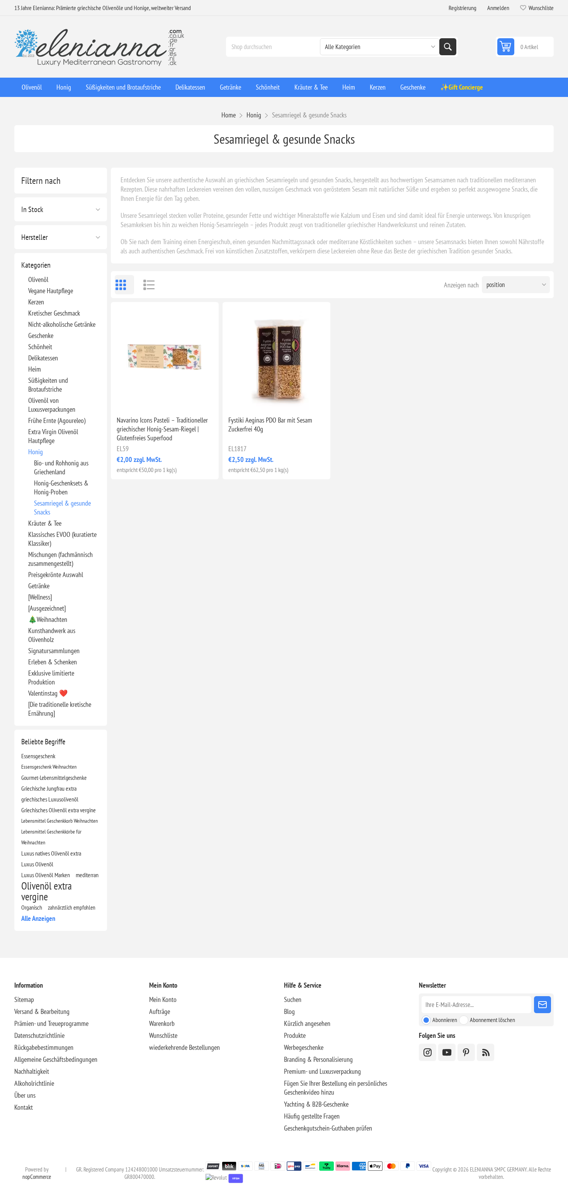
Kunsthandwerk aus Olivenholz (51, 635)
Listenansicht (145, 284)
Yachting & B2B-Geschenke (316, 1104)
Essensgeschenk (38, 756)
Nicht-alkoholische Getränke (61, 324)
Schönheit (40, 346)
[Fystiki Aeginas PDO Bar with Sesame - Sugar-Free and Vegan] (276, 356)
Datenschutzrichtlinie (39, 1035)
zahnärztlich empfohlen (71, 907)
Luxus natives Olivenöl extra (51, 853)
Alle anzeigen (38, 918)
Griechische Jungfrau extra (49, 788)
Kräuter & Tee (44, 523)
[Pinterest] (466, 1052)
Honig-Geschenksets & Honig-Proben (61, 487)
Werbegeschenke (303, 1047)
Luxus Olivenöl (37, 864)
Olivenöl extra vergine (46, 891)
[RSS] (485, 1052)
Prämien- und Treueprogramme (51, 1023)
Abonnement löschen (492, 1020)
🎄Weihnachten (47, 619)
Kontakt (23, 1107)
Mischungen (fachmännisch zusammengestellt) (60, 559)
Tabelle (124, 284)
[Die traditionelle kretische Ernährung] (59, 709)
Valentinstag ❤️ (48, 693)
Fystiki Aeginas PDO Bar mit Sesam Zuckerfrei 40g (270, 424)
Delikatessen (43, 357)
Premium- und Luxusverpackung (322, 1071)
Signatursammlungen (54, 650)
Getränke (38, 585)
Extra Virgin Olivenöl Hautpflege (53, 436)
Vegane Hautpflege (50, 290)
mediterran (87, 875)
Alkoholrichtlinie (34, 1083)
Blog (289, 1011)
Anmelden (498, 8)
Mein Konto (163, 999)
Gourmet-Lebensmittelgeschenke (54, 777)
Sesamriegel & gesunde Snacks (62, 507)
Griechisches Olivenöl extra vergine (58, 810)
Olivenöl (38, 279)
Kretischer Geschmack (54, 313)
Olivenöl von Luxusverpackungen (51, 405)
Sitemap (24, 999)
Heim (34, 369)
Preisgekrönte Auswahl (55, 574)
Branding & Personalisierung (318, 1059)
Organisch (31, 907)
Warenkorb (162, 1023)
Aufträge (159, 1011)
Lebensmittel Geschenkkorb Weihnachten (59, 820)
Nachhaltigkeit (31, 1071)
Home (228, 114)
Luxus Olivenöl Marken (45, 875)
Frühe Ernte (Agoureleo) (56, 420)
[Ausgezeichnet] (47, 608)
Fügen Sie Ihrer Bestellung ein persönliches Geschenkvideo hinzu (335, 1088)
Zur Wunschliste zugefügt (130, 397)
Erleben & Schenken (52, 661)
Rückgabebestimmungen (43, 1047)
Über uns (25, 1095)
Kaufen (181, 397)
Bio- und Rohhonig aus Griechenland (61, 467)
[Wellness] (40, 597)
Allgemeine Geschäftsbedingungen (55, 1059)
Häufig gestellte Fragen (312, 1116)
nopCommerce (36, 1176)
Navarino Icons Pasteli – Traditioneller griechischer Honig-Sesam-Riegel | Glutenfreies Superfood (162, 429)
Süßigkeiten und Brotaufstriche (48, 385)
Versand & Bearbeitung (42, 1011)
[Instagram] (427, 1052)
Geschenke (40, 335)
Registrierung (462, 8)
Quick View (147, 397)
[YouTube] (447, 1052)
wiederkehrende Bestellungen (184, 1047)
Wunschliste (163, 1035)
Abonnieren (444, 1020)
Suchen (447, 46)
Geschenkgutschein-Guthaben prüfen (328, 1128)
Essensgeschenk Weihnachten (49, 766)
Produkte (295, 1035)
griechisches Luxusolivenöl (49, 799)
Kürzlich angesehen (307, 1023)
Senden (542, 1004)
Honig (35, 451)
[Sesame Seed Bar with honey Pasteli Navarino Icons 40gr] (165, 356)
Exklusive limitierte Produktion (51, 677)
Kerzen (36, 301)
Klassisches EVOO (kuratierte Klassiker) (62, 539)
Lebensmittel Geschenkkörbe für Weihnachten (51, 837)
